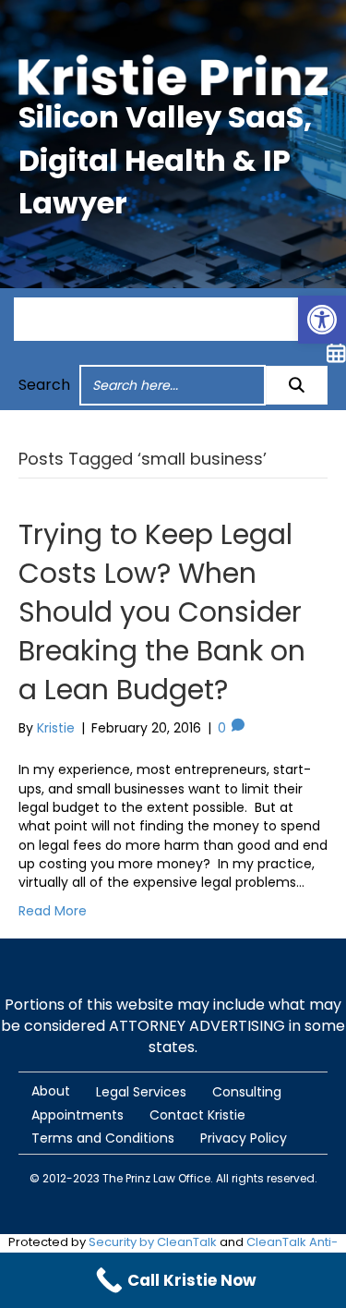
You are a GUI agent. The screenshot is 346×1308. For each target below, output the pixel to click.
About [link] (50, 1091)
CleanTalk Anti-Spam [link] (246, 1250)
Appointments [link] (77, 1115)
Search (44, 384)
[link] (322, 320)
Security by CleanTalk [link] (153, 1242)
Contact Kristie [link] (197, 1115)
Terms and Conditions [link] (102, 1138)
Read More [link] (52, 911)
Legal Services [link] (141, 1092)
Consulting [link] (246, 1092)
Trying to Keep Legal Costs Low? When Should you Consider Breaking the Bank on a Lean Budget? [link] (161, 612)
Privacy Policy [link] (243, 1138)
